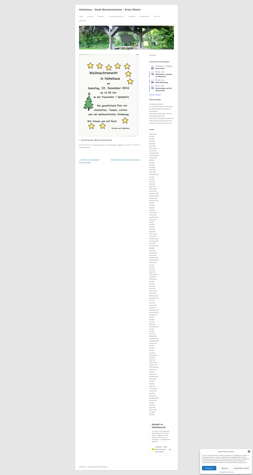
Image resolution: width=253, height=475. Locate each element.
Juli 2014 (151, 345)
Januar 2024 (152, 191)
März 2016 (152, 324)
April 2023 (152, 210)
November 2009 (154, 398)
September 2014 (154, 341)
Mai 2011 (151, 383)
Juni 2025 (151, 162)
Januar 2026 (152, 150)
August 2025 (152, 158)
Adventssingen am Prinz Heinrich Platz (164, 89)
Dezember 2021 (153, 238)
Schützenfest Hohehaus (156, 104)
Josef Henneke (112, 145)
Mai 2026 (151, 141)
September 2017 (154, 298)
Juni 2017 (151, 300)
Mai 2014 (151, 350)
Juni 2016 (151, 319)
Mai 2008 (151, 414)
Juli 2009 (151, 402)
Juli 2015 (151, 329)
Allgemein (121, 145)
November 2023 (154, 196)
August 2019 (152, 262)
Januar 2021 (152, 243)
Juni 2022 (151, 224)
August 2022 (152, 219)
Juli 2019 (151, 265)
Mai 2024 (151, 181)
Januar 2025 (152, 172)
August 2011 (152, 379)
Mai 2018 (151, 284)
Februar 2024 (153, 188)
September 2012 (154, 367)
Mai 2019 (151, 267)
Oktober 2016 (153, 314)
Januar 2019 (152, 276)
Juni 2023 (151, 205)
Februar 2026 (153, 148)
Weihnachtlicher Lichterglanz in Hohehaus (126, 160)
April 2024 (152, 184)
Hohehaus (101, 16)
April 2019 (152, 269)
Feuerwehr (131, 16)
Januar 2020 (152, 255)
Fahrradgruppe (144, 16)
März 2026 (152, 146)
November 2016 (154, 312)
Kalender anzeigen (155, 95)
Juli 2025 (151, 160)
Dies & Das (157, 16)
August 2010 (152, 391)
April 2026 (152, 143)
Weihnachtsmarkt (84, 147)
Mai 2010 (151, 393)
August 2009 (152, 400)
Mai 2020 (151, 248)
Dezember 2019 (153, 257)
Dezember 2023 (153, 193)
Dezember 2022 (153, 217)
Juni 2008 (151, 412)
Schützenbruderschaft (116, 16)
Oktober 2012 (153, 364)
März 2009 (152, 407)
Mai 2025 (151, 165)
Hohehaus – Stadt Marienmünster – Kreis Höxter (110, 9)
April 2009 (152, 405)
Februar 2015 (153, 336)
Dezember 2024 (153, 174)
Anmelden (152, 55)
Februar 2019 (153, 274)
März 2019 (152, 272)
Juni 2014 (151, 348)
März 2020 (152, 250)
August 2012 (152, 369)
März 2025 (152, 169)
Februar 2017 (153, 305)
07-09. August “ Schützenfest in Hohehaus (161, 118)
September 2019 (154, 260)
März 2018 (152, 288)
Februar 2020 (153, 253)
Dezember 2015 (153, 326)
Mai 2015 (151, 331)
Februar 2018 (153, 291)
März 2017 (152, 303)
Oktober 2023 (153, 198)
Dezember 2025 (153, 153)
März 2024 (152, 186)
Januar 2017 (152, 307)
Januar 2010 (152, 395)
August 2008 (152, 410)
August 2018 (152, 279)
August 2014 (152, 343)
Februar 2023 (153, 212)
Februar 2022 (153, 234)
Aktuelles (90, 16)
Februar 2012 (153, 374)
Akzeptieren (209, 468)
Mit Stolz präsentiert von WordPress (98, 466)
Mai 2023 (151, 207)
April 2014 (152, 353)
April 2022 (152, 229)
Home (81, 16)
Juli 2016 (151, 317)
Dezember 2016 (153, 310)
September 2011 (154, 376)
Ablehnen (224, 468)
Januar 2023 (152, 215)
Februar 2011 (153, 388)
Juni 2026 (151, 139)
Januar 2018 (152, 293)
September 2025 (154, 155)
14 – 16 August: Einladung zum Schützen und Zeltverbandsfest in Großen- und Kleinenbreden (161, 108)
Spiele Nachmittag (162, 82)
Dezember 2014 (153, 338)
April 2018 (152, 286)
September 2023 (154, 200)
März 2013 (152, 360)
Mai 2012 (151, 372)
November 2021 (154, 241)
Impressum (230, 472)
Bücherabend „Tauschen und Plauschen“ (164, 75)
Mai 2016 (151, 322)
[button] (249, 452)
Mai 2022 (151, 226)
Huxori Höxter (160, 68)
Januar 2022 (152, 236)
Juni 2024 (151, 179)
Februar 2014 (153, 355)
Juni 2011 (151, 381)
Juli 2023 (151, 203)
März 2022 (152, 231)
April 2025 (152, 167)
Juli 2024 (151, 177)
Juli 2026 (151, 136)
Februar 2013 (153, 362)
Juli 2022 (151, 222)
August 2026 (152, 134)
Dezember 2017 (153, 295)
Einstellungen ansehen (241, 468)
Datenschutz (222, 472)
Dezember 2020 (153, 246)
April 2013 (152, 357)
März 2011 (152, 386)
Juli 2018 (151, 281)
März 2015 (152, 334)
